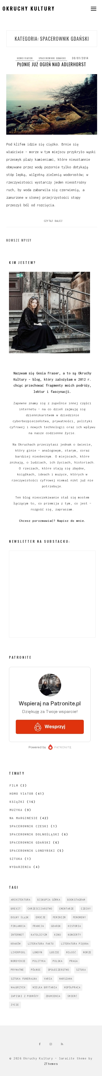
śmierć (72, 996)
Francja (38, 925)
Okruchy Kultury (28, 8)
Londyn (37, 952)
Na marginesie (24, 818)
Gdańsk (56, 925)
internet (17, 934)
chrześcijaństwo (40, 908)
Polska (58, 961)
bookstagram (76, 899)
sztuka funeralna (24, 978)
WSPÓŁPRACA (72, 987)
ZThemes (51, 1063)
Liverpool (18, 952)
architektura (20, 899)
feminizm (59, 917)
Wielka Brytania (45, 987)
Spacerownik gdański (52, 58)
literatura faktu (41, 943)
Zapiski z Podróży (25, 996)
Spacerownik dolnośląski (35, 834)
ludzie (54, 952)
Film (14, 785)
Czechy (86, 908)
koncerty (74, 934)
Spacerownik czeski (29, 826)
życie (15, 1004)
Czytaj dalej (53, 220)
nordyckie (18, 961)
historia (74, 925)
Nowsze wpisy (19, 240)
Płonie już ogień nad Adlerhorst (51, 64)
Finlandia (18, 925)
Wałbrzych (18, 987)
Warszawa (65, 978)
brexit (16, 908)
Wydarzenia (20, 867)
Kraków (16, 943)
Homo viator (25, 58)
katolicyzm (39, 934)
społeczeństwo (58, 969)
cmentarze (66, 908)
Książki (17, 801)
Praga (74, 961)
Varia (48, 978)
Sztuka (16, 858)
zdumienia (53, 996)
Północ (36, 969)
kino (57, 934)
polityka (39, 961)
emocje (41, 917)
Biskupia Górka (49, 899)
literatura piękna (75, 943)
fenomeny (79, 917)
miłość (71, 952)
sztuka (81, 969)
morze (87, 952)
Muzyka (16, 810)
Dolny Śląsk (20, 917)
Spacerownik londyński (32, 850)
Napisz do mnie (70, 520)
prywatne (17, 969)
